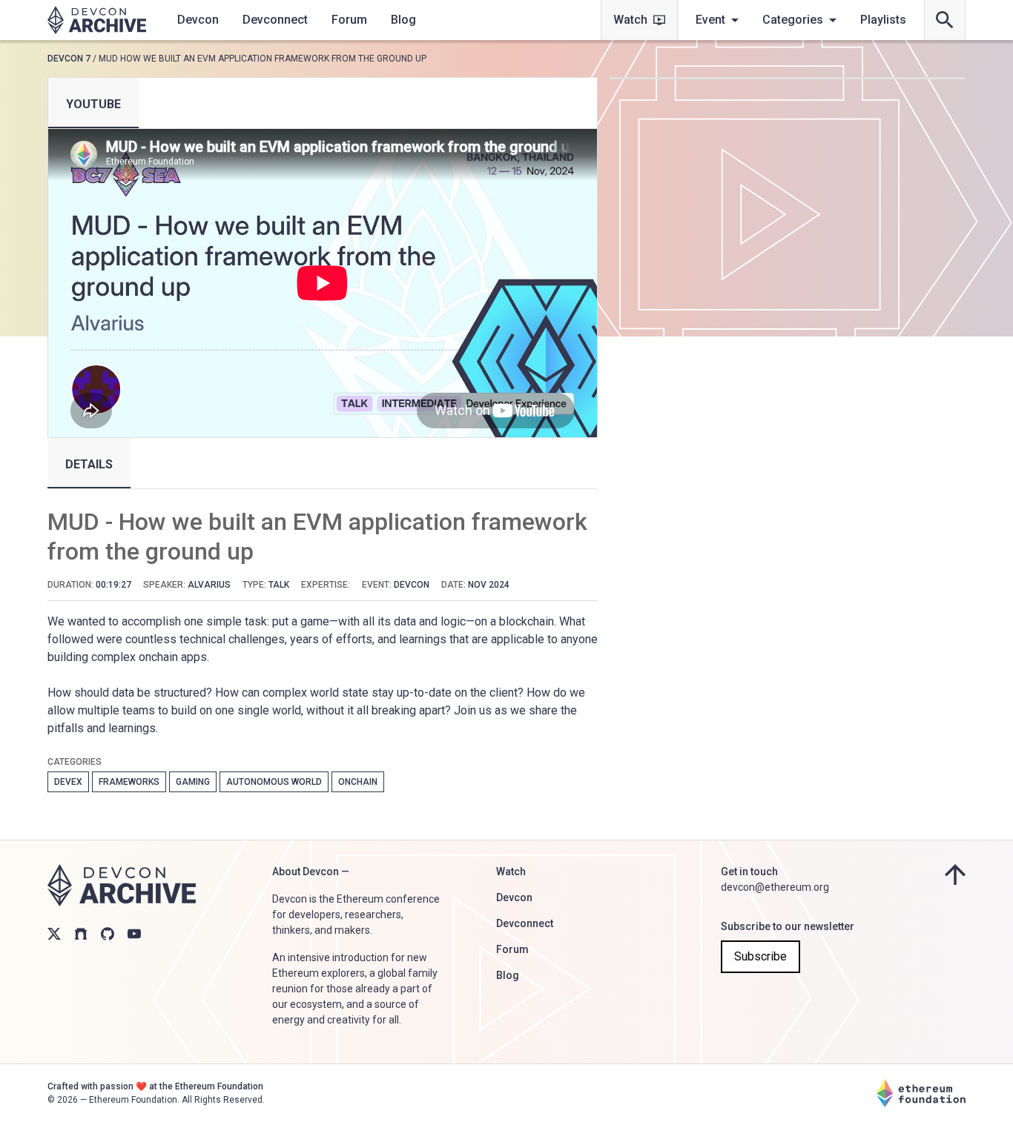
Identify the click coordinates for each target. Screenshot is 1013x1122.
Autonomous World (274, 782)
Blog (403, 20)
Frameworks (129, 782)
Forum (349, 20)
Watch (630, 20)
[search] (945, 20)
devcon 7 (68, 58)
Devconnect (275, 20)
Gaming (193, 782)
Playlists (883, 20)
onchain (357, 782)
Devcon (198, 20)
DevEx (68, 782)
